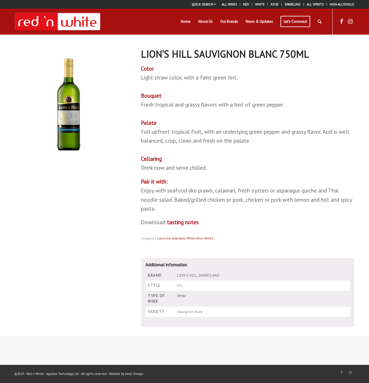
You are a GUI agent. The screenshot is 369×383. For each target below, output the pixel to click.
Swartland (179, 238)
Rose (274, 4)
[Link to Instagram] (350, 21)
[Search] (319, 22)
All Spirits (315, 4)
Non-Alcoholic (342, 4)
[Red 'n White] (57, 22)
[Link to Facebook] (341, 21)
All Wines (229, 4)
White (260, 4)
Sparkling (293, 4)
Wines (208, 238)
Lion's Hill (164, 238)
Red (246, 4)
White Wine (195, 238)
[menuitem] (229, 4)
